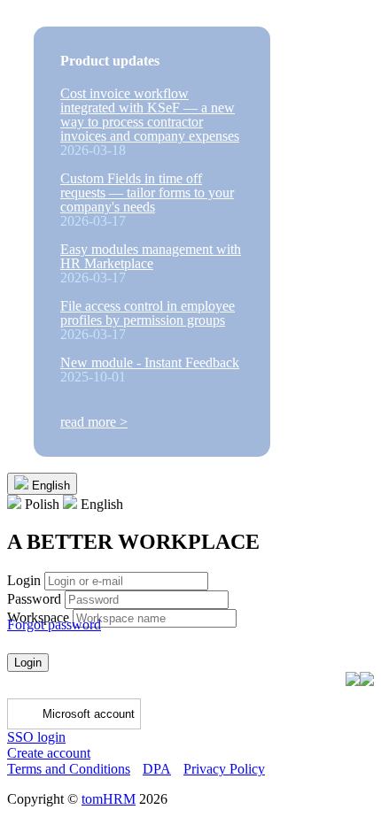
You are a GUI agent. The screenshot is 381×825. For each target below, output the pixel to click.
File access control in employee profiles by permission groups (147, 313)
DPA (157, 768)
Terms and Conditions (68, 768)
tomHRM (109, 798)
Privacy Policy (224, 768)
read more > (94, 421)
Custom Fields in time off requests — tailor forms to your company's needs (147, 192)
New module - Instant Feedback (149, 362)
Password (34, 598)
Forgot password (54, 624)
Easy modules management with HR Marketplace (150, 256)
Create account (48, 752)
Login (24, 580)
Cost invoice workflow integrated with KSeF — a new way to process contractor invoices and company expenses (149, 114)
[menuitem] (35, 504)
